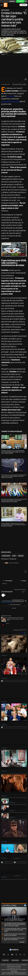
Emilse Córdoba (6, 555)
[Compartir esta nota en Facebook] (2, 79)
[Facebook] (4, 955)
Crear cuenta (23, 589)
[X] (8, 955)
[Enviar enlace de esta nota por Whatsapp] (10, 79)
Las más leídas (9, 905)
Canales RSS (5, 960)
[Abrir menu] (1, 5)
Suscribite (20, 1)
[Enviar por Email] (14, 79)
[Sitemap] (24, 954)
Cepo (14, 555)
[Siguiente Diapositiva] (25, 572)
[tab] (7, 601)
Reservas (21, 555)
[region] (14, 610)
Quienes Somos (15, 960)
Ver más (22, 942)
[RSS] (20, 954)
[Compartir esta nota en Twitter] (6, 79)
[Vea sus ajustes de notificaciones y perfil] (26, 1)
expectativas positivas (10, 101)
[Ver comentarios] (25, 10)
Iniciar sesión (17, 589)
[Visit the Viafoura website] (23, 629)
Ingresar (12, 1)
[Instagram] (16, 955)
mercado (10, 96)
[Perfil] (14, 950)
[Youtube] (12, 954)
